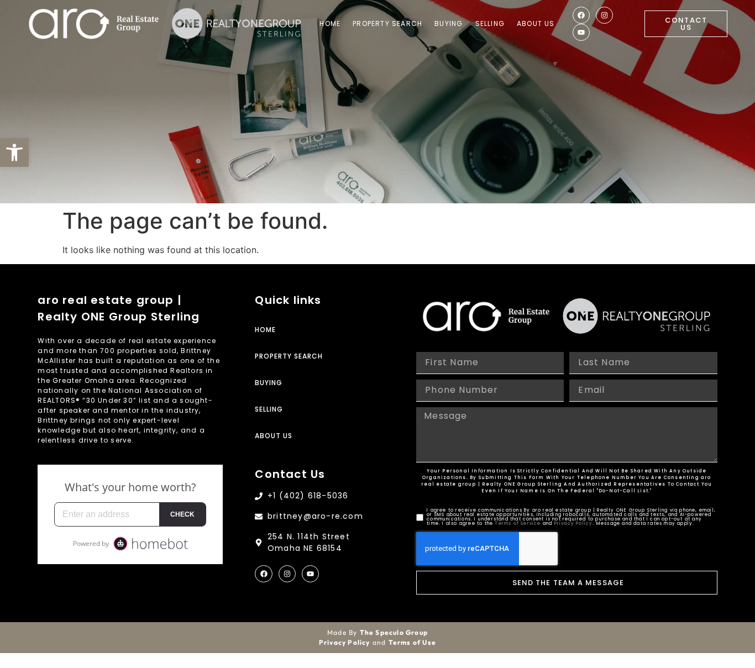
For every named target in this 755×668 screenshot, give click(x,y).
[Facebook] (581, 15)
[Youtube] (581, 32)
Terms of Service (518, 523)
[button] (14, 152)
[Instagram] (604, 15)
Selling (490, 23)
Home (329, 23)
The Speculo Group (394, 632)
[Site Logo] (94, 24)
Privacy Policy (573, 523)
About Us (536, 23)
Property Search (387, 23)
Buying (448, 23)
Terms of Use (412, 642)
